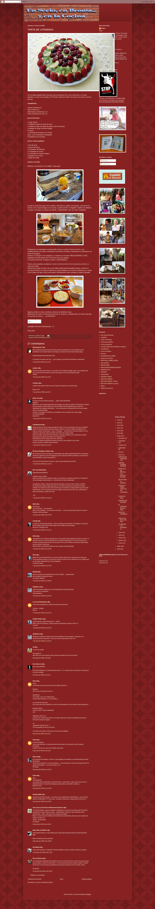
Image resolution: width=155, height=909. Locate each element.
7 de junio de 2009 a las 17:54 (42, 565)
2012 (119, 428)
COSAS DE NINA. (121, 497)
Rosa (34, 555)
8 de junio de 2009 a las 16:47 (42, 824)
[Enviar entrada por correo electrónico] (48, 335)
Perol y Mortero (38, 858)
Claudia (35, 521)
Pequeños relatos (106, 376)
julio (120, 452)
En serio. (103, 353)
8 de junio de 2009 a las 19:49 (42, 841)
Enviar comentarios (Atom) (44, 882)
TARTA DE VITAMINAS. (122, 514)
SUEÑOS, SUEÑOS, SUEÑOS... (122, 464)
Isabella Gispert (38, 619)
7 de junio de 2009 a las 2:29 (42, 377)
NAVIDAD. (104, 372)
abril (120, 535)
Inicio (61, 879)
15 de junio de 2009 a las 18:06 (42, 871)
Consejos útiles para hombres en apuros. (113, 346)
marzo (121, 538)
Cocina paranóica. (106, 344)
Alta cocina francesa (107, 335)
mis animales (105, 363)
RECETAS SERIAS (106, 379)
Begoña (35, 572)
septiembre (122, 448)
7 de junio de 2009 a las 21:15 (42, 613)
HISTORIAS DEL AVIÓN (108, 356)
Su (33, 647)
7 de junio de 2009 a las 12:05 (42, 464)
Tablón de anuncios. (107, 388)
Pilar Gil (35, 757)
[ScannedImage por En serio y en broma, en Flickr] (34, 321)
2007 (119, 549)
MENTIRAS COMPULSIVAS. (109, 360)
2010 (119, 433)
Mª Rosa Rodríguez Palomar (42, 451)
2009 (119, 436)
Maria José (36, 398)
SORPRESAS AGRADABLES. (122, 458)
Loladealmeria (37, 424)
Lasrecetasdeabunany (40, 602)
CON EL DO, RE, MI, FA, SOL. (122, 520)
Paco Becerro (37, 664)
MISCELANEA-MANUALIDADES (111, 367)
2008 (119, 546)
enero (121, 543)
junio (120, 455)
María (34, 504)
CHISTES (104, 337)
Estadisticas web (103, 560)
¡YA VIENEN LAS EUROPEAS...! (122, 526)
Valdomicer (36, 587)
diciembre (122, 438)
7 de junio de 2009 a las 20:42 (42, 596)
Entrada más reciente (34, 879)
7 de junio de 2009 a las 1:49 (42, 362)
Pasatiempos (105, 374)
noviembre (122, 441)
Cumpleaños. (105, 349)
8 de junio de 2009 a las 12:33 (42, 769)
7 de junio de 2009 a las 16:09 (42, 549)
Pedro (35, 536)
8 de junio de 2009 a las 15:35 (42, 801)
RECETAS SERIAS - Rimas (109, 381)
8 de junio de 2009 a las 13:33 (42, 788)
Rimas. (103, 386)
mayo (120, 532)
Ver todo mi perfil (104, 41)
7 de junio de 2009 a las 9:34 (42, 392)
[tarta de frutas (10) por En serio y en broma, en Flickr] (71, 91)
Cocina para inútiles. (107, 342)
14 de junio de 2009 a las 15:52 (42, 852)
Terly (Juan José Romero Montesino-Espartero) (48, 807)
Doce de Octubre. (106, 351)
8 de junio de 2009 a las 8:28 (42, 658)
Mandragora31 (37, 347)
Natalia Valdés (37, 794)
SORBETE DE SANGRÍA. (122, 501)
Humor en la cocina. (107, 358)
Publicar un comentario (37, 875)
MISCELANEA (105, 365)
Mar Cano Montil (38, 470)
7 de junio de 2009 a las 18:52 (42, 581)
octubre (121, 445)
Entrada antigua (87, 879)
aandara (35, 368)
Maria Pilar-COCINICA (40, 830)
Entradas (105, 160)
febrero (121, 540)
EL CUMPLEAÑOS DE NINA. (122, 507)
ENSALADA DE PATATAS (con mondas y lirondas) (122, 473)
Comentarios (106, 164)
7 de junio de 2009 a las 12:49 (42, 498)
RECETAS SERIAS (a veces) (42, 337)
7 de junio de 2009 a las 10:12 (42, 418)
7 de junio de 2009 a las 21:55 (42, 628)
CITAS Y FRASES (106, 340)
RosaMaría (36, 847)
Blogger (88, 894)
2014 (119, 423)
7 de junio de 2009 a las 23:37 (42, 641)
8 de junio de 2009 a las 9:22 (42, 733)
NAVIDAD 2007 (105, 370)
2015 (119, 420)
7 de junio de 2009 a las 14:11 (42, 530)
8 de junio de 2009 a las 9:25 (42, 750)
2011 (119, 430)
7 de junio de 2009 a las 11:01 (42, 445)
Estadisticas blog (103, 562)
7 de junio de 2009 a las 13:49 (42, 515)
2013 (119, 425)
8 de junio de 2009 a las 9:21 (42, 675)
